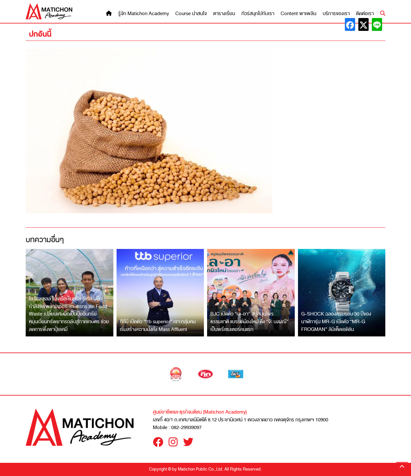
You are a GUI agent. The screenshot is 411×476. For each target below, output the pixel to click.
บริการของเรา (336, 13)
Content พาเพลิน (298, 13)
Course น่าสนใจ (191, 13)
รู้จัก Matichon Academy (143, 13)
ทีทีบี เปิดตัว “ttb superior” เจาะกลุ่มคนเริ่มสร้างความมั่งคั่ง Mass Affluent (158, 325)
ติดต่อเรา (365, 13)
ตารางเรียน (224, 13)
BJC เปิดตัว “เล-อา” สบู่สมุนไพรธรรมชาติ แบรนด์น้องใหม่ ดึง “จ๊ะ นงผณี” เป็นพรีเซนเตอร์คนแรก (249, 321)
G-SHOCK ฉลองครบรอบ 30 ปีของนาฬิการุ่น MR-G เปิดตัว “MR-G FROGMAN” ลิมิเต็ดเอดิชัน (336, 321)
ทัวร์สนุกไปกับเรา (257, 13)
